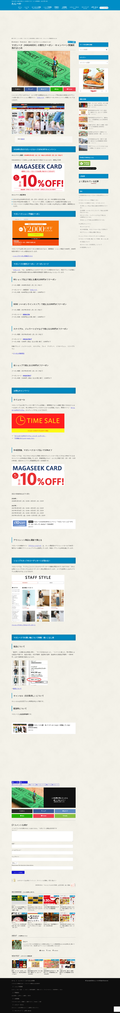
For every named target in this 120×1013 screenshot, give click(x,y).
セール (49, 784)
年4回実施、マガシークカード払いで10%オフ (94, 229)
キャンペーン (25, 784)
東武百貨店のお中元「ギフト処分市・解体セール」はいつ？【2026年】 (97, 112)
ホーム (20, 7)
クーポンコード (41, 784)
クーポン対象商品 (18, 353)
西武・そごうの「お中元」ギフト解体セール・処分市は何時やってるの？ (98, 105)
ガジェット (14, 1007)
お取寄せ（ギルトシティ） (33, 1007)
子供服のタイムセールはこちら (24, 438)
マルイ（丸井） (20, 989)
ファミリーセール (47, 989)
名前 (13, 843)
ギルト (61, 989)
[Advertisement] (60, 24)
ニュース (26, 7)
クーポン (33, 784)
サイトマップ (85, 7)
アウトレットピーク (35, 545)
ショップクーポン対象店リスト (23, 256)
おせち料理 (14, 995)
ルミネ (13, 989)
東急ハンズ (39, 989)
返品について (17, 688)
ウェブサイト (15, 856)
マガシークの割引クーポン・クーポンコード (92, 203)
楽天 (40, 1001)
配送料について (85, 247)
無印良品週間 (32, 989)
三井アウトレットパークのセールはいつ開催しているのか (98, 147)
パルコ (26, 989)
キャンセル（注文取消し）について (91, 244)
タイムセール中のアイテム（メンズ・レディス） (29, 436)
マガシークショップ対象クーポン (88, 200)
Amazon (35, 1001)
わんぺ (25, 941)
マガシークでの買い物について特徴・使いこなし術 (93, 239)
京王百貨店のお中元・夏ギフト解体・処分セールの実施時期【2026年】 (97, 141)
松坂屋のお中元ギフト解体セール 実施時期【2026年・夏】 (98, 133)
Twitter (49, 950)
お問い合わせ (94, 7)
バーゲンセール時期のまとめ (17, 983)
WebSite (43, 950)
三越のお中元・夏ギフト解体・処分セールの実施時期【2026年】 (98, 126)
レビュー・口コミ (74, 7)
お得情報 (64, 7)
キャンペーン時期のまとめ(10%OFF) (32, 983)
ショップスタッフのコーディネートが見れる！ (92, 236)
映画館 (23, 1001)
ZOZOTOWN (55, 989)
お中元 (19, 995)
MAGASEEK (16, 784)
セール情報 (16, 782)
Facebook (56, 950)
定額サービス (29, 1001)
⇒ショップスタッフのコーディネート (24, 625)
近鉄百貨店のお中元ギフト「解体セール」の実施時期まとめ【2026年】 (98, 119)
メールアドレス (16, 850)
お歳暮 (24, 995)
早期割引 (56, 7)
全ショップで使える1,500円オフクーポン (92, 220)
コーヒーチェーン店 (16, 1001)
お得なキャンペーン (85, 223)
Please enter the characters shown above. (22, 865)
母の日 (29, 995)
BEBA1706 (26, 314)
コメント (14, 830)
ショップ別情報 (48, 7)
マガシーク (40, 97)
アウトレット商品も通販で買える (90, 232)
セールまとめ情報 (36, 7)
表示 (22, 139)
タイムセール (85, 226)
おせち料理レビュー (22, 1007)
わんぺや (16, 3)
